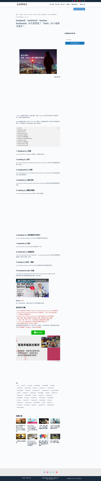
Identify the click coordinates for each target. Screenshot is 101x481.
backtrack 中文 (20, 402)
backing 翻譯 (40, 392)
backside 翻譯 (42, 400)
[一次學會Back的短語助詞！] (21, 436)
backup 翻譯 (26, 404)
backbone (35, 387)
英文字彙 (52, 4)
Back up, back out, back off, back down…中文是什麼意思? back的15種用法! (35, 316)
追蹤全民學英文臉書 (80, 9)
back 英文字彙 (28, 387)
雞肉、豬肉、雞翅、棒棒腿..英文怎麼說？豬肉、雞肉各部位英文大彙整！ (35, 318)
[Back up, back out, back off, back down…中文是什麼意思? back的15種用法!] (32, 436)
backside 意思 (34, 400)
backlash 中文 (54, 392)
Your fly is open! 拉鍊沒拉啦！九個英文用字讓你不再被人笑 (32, 321)
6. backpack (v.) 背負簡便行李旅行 (24, 138)
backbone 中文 (42, 387)
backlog (35, 395)
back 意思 (30, 385)
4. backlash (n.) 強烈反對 (22, 135)
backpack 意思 (42, 397)
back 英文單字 (20, 387)
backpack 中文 (34, 397)
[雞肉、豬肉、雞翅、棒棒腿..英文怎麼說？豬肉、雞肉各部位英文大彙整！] (44, 436)
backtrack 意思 (28, 402)
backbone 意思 (50, 387)
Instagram (28, 327)
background (27, 390)
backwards (33, 404)
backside (19, 400)
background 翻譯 (54, 390)
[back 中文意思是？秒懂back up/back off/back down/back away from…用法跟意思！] (21, 421)
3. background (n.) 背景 (22, 133)
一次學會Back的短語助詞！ (24, 314)
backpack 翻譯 (50, 397)
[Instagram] (75, 1)
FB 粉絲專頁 (22, 327)
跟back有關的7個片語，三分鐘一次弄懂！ (27, 323)
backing (19, 392)
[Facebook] (72, 1)
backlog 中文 (41, 395)
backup (43, 402)
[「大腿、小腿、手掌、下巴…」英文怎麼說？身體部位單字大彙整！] (44, 421)
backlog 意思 (49, 395)
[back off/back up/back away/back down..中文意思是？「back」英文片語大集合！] (32, 421)
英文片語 (57, 4)
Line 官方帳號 (37, 327)
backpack (26, 397)
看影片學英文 (74, 4)
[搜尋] (84, 1)
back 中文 (23, 385)
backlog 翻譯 (19, 397)
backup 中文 (49, 402)
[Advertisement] (38, 38)
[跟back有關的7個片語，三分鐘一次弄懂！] (55, 436)
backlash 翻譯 (28, 395)
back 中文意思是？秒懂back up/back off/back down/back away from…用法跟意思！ (38, 310)
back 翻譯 (52, 385)
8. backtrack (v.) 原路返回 (22, 141)
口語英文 (68, 4)
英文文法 (63, 4)
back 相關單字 (37, 385)
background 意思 (45, 390)
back (18, 385)
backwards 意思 (50, 404)
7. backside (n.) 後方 (21, 140)
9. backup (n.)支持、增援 (22, 143)
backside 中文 (26, 400)
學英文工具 (82, 4)
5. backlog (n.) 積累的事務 (22, 136)
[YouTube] (79, 1)
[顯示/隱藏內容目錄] (57, 128)
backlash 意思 (20, 395)
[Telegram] (82, 1)
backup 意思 (19, 404)
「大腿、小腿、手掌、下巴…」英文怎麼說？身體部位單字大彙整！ (33, 320)
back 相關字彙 (45, 385)
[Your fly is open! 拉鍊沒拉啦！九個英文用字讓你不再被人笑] (55, 421)
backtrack (49, 400)
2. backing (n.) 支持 (21, 131)
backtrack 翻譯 (36, 402)
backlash (47, 392)
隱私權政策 (69, 478)
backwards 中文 (41, 404)
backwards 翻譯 (20, 407)
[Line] (77, 1)
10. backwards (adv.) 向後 (22, 145)
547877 (22, 300)
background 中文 (36, 390)
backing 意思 (33, 392)
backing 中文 (25, 392)
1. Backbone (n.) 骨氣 (21, 130)
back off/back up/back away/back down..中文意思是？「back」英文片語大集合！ (37, 312)
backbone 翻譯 (20, 390)
